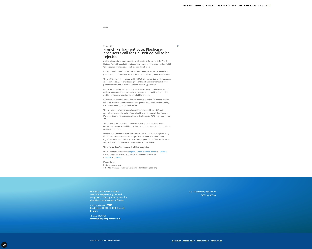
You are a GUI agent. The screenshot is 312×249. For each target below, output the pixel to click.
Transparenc (198, 191)
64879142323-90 (208, 195)
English (132, 151)
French (139, 151)
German (146, 151)
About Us (262, 6)
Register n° (210, 191)
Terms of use (216, 241)
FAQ (234, 6)
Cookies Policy (189, 241)
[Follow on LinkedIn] (215, 202)
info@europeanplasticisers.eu (106, 218)
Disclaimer (176, 241)
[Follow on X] (220, 202)
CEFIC (109, 205)
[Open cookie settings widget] (4, 245)
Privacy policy (203, 241)
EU (190, 191)
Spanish (163, 151)
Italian (153, 151)
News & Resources (247, 6)
